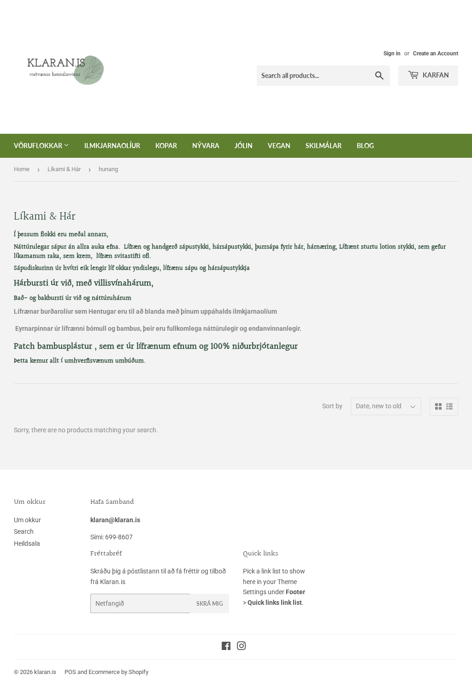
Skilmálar (324, 145)
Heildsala (27, 543)
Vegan (279, 145)
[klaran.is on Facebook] (226, 647)
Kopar (166, 145)
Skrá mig (209, 603)
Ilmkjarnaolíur (112, 145)
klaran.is (45, 671)
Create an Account (435, 53)
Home (22, 169)
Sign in (392, 53)
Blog (365, 145)
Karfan (435, 75)
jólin (244, 145)
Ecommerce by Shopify (118, 671)
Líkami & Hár (64, 169)
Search (24, 531)
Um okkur (27, 520)
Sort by (332, 406)
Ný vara (205, 145)
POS (70, 671)
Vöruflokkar (39, 145)
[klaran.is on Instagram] (241, 647)
